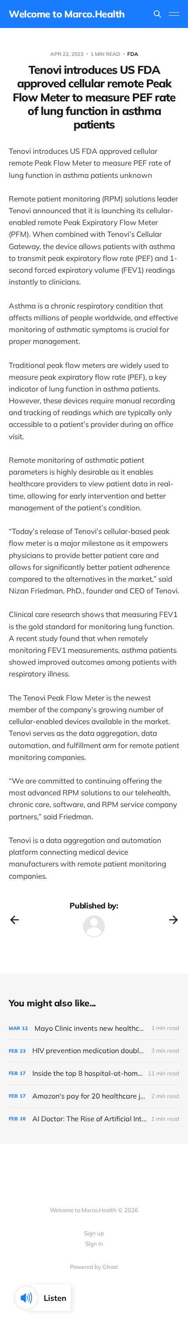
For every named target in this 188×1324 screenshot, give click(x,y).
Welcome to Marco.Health (67, 14)
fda (132, 54)
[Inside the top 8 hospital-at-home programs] (94, 1073)
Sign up (94, 1233)
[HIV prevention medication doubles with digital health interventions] (94, 1051)
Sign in (94, 1243)
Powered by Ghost (94, 1266)
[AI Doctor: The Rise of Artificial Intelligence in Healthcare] (94, 1119)
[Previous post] (14, 919)
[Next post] (173, 919)
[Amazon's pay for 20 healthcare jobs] (94, 1096)
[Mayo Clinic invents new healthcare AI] (94, 1028)
